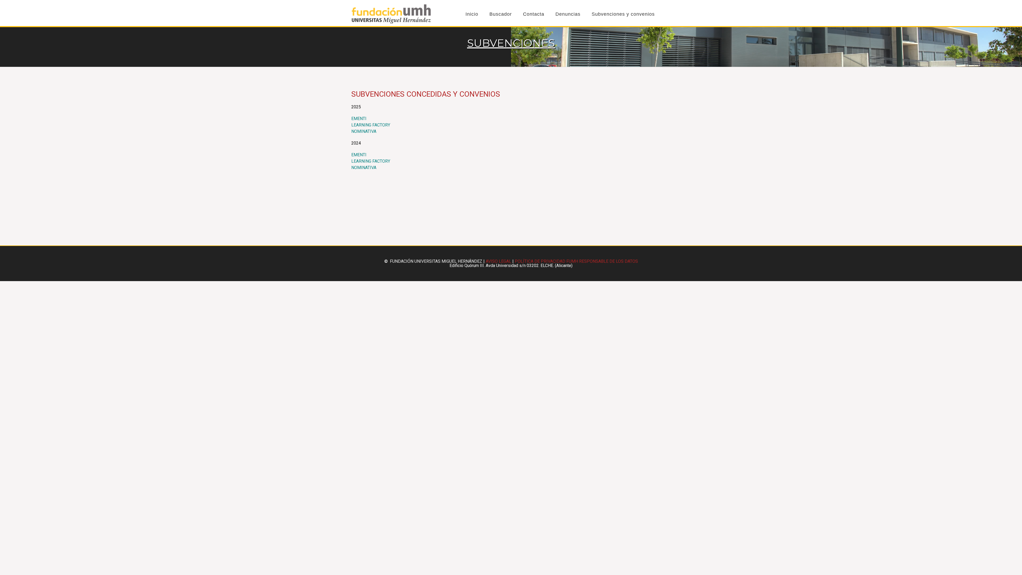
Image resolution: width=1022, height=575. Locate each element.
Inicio (471, 14)
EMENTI (358, 118)
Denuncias (567, 14)
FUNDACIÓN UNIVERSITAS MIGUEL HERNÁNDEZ (436, 261)
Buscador (500, 14)
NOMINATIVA (363, 131)
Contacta (533, 14)
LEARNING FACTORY (370, 125)
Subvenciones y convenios (623, 14)
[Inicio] (391, 22)
